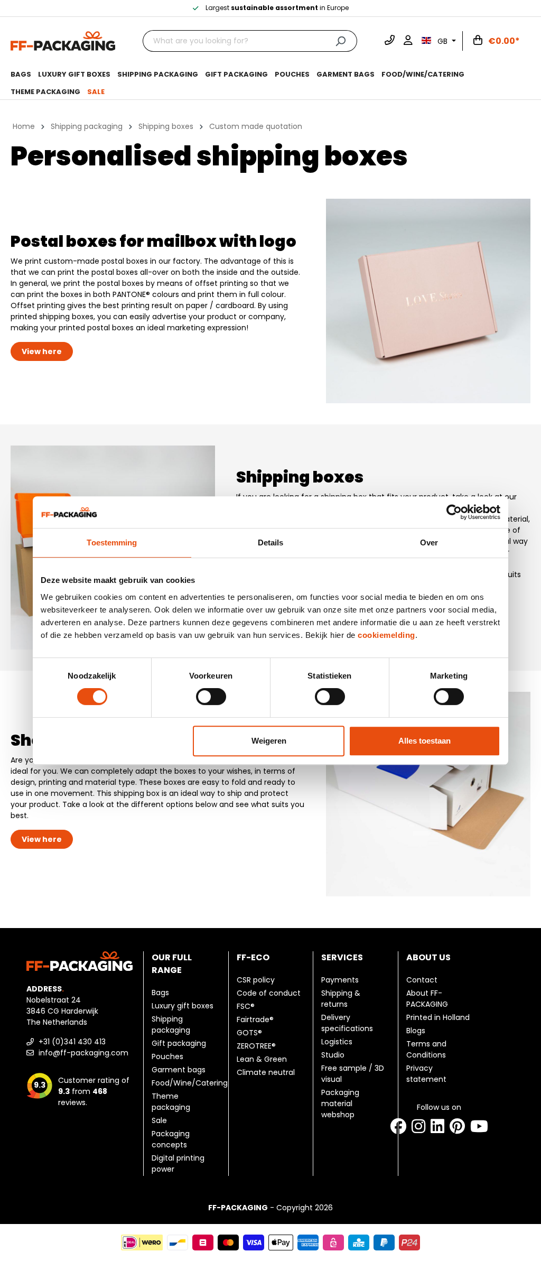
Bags (160, 992)
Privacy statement (426, 1073)
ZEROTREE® (256, 1046)
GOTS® (249, 1032)
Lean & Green (262, 1059)
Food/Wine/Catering (190, 1083)
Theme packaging (171, 1101)
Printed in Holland (438, 1017)
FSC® (246, 1006)
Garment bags (179, 1069)
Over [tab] (429, 542)
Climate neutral (266, 1072)
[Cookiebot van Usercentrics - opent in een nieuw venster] (454, 512)
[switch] (211, 696)
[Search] (340, 41)
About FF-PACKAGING (427, 998)
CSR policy (256, 980)
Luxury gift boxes (182, 1005)
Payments (340, 980)
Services (342, 957)
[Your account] (408, 41)
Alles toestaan (424, 740)
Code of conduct (269, 993)
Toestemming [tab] (112, 542)
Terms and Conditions (426, 1049)
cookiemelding (386, 634)
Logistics (336, 1041)
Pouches (167, 1056)
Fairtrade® (255, 1019)
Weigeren (268, 740)
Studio (332, 1055)
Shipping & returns (340, 998)
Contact (421, 980)
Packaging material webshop (340, 1103)
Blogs (415, 1030)
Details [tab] (271, 542)
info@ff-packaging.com (82, 1052)
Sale (159, 1120)
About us (428, 957)
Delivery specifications (347, 1023)
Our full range (172, 963)
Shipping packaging (171, 1024)
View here (42, 351)
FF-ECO (253, 957)
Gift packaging (179, 1043)
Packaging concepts (171, 1139)
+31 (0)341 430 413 (71, 1041)
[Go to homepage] (63, 40)
